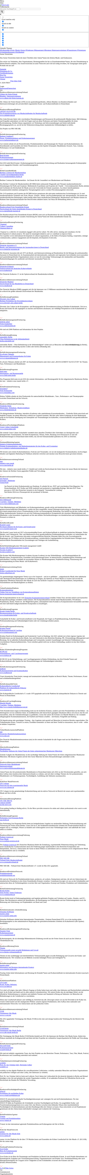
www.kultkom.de (6, 673)
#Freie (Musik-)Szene (17, 50)
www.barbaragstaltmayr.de (9, 140)
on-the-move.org (5, 805)
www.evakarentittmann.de (9, 358)
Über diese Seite (15, 81)
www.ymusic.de (5, 1120)
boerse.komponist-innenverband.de (12, 594)
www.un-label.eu (6, 986)
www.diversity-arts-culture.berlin (11, 303)
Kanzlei (11, 523)
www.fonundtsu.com (7, 393)
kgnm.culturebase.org (7, 573)
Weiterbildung (9, 546)
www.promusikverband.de (9, 862)
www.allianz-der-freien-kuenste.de (12, 98)
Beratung (11, 109)
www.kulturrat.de (6, 270)
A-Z (1, 1168)
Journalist (11, 477)
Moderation (12, 404)
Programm (14, 369)
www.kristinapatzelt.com (8, 632)
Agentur (17, 442)
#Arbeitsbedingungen (7, 52)
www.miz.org (4, 736)
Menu (2, 1)
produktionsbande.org (7, 875)
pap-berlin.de (4, 820)
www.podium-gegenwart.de (9, 841)
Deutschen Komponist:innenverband (37, 598)
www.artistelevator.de (7, 115)
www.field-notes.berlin (8, 375)
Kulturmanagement (10, 134)
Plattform (17, 109)
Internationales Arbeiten (12, 910)
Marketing (10, 442)
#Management (39, 50)
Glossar (2, 79)
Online (2, 588)
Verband (25, 92)
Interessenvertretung (15, 92)
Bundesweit (4, 92)
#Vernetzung (81, 50)
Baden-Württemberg (7, 649)
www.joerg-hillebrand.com (9, 504)
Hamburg (3, 626)
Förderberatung (9, 889)
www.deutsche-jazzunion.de (9, 249)
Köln (1, 567)
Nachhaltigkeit (13, 425)
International (4, 222)
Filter (2, 3)
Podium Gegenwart (9, 845)
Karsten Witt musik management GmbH (27, 546)
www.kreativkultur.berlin (8, 615)
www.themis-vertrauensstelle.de (11, 952)
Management (11, 626)
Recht (6, 523)
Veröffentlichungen (6, 73)
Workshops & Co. (6, 71)
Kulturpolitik (8, 684)
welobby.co (4, 1067)
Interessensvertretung (15, 835)
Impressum (3, 88)
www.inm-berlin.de (6, 465)
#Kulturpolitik (5, 50)
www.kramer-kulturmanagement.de (12, 159)
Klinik (14, 171)
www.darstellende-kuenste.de (10, 211)
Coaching (11, 701)
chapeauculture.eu (6, 228)
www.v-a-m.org (5, 1015)
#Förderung (29, 50)
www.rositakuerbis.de (7, 894)
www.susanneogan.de (7, 935)
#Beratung (48, 50)
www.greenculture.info (8, 429)
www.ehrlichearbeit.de (8, 326)
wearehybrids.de (5, 1050)
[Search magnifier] (2, 12)
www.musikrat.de (6, 286)
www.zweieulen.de (6, 1153)
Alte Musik (7, 1130)
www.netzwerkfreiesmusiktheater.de (12, 768)
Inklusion (6, 981)
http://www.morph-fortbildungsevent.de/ (14, 707)
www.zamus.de (5, 1136)
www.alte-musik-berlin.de (9, 1032)
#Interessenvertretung (59, 50)
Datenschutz (11, 88)
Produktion (8, 387)
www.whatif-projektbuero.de (10, 1095)
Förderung (26, 835)
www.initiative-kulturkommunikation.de (13, 448)
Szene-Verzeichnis (6, 77)
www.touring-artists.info (8, 916)
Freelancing (21, 134)
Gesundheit (8, 171)
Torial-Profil (4, 482)
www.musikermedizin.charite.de (11, 176)
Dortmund (3, 442)
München (3, 747)
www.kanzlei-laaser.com (8, 529)
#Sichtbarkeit (19, 52)
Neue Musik (7, 781)
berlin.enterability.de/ (7, 341)
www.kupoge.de (5, 690)
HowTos (3, 75)
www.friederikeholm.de (8, 410)
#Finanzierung (72, 50)
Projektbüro (15, 297)
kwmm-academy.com (7, 552)
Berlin (2, 134)
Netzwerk (15, 781)
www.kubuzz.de (5, 655)
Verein (19, 567)
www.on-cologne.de (7, 787)
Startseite (3, 69)
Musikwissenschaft (11, 730)
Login (2, 86)
